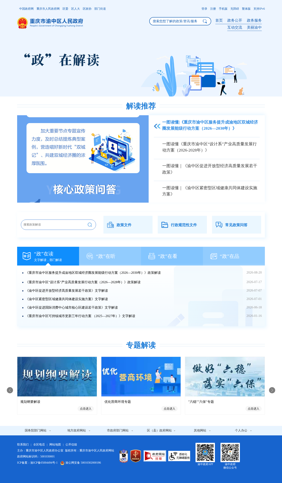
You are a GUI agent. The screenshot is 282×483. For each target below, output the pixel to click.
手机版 (223, 8)
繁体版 (246, 8)
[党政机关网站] (135, 456)
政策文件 (124, 225)
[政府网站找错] (154, 456)
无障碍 (234, 8)
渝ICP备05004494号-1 (44, 462)
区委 (65, 8)
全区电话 (39, 444)
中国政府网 (26, 8)
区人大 (75, 8)
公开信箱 (71, 444)
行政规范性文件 (184, 225)
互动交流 (235, 27)
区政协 (87, 8)
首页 (219, 20)
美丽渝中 (254, 27)
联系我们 (23, 444)
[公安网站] (124, 456)
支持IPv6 (259, 8)
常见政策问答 (236, 225)
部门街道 (100, 8)
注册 (213, 8)
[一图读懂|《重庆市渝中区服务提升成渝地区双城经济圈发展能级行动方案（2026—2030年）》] (83, 159)
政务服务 (254, 20)
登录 (204, 8)
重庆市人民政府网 (48, 8)
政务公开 (235, 20)
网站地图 (55, 444)
